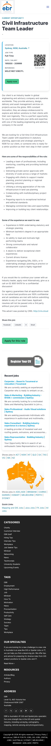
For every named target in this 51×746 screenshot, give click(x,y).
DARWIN (6, 495)
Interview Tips (10, 541)
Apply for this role (14, 340)
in (31, 711)
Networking (9, 554)
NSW (23, 454)
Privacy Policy (40, 734)
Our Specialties (15, 641)
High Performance (11, 589)
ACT (18, 454)
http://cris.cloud (40, 311)
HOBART (16, 495)
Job (5, 592)
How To (7, 599)
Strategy (7, 619)
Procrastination (10, 609)
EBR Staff (8, 534)
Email (33, 325)
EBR (5, 582)
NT (29, 454)
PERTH (39, 495)
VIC (3, 458)
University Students (12, 564)
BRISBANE (32, 492)
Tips (6, 629)
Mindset (7, 551)
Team (6, 626)
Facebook (7, 325)
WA (8, 458)
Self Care (7, 616)
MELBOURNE (28, 495)
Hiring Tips (8, 538)
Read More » (9, 663)
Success (7, 622)
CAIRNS (42, 492)
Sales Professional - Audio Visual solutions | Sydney (25, 410)
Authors (7, 678)
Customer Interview (12, 531)
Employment (9, 586)
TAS (45, 454)
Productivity (9, 612)
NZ (13, 458)
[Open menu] (47, 6)
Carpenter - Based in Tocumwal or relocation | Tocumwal (21, 382)
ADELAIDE (21, 492)
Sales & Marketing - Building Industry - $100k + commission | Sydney (23, 396)
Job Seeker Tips (10, 547)
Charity (7, 528)
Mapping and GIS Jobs (12, 508)
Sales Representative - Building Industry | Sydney (24, 438)
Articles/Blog (9, 675)
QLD (34, 454)
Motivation (8, 602)
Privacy (7, 682)
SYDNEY (6, 498)
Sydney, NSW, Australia (17, 48)
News (6, 557)
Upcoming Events (11, 567)
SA (39, 454)
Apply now (12, 81)
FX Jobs (40, 508)
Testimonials (9, 561)
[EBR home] (7, 7)
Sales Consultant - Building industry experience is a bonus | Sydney (21, 424)
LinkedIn (18, 325)
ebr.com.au (7, 737)
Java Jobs (30, 508)
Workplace (8, 544)
